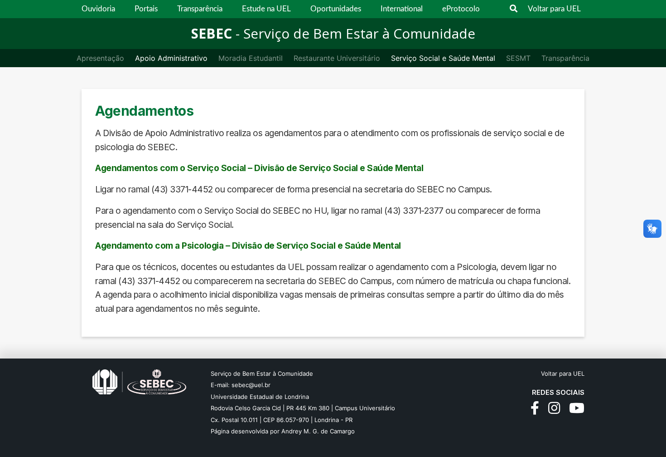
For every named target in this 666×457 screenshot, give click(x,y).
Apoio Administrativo (171, 58)
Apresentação (100, 58)
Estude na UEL (266, 9)
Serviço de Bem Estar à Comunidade (262, 373)
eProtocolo (461, 9)
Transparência (199, 9)
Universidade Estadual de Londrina (260, 396)
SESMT (518, 58)
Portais (146, 9)
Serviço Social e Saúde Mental (443, 58)
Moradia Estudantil (250, 58)
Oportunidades (335, 9)
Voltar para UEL (554, 9)
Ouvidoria (98, 9)
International (402, 9)
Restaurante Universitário (337, 58)
